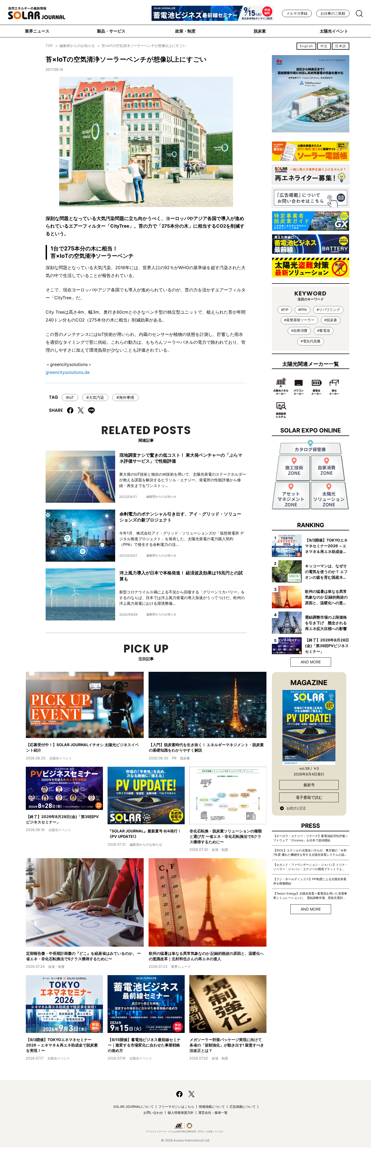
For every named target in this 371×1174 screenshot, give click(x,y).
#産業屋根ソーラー (299, 320)
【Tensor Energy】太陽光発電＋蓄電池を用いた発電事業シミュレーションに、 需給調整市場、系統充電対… (310, 896)
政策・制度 (185, 31)
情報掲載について (212, 1107)
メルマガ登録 (296, 13)
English (306, 46)
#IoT (70, 397)
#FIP (284, 310)
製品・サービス (111, 31)
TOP (49, 46)
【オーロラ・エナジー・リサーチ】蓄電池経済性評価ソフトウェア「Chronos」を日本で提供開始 (310, 838)
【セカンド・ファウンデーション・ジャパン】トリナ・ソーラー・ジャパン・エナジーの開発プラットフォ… (310, 867)
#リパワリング (328, 310)
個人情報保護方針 (181, 1113)
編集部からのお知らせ (77, 46)
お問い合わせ (153, 1113)
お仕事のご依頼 (332, 13)
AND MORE (311, 662)
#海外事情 (125, 397)
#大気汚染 (95, 397)
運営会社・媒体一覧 (213, 1113)
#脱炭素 (330, 320)
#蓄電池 (323, 331)
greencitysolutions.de (68, 372)
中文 (324, 46)
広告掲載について (242, 1107)
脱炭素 (260, 31)
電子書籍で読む (309, 797)
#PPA (302, 310)
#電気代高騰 (310, 341)
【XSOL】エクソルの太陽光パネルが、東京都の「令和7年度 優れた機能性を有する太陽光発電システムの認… (310, 852)
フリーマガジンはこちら (176, 1107)
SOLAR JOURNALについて (133, 1107)
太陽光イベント (334, 31)
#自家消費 (299, 331)
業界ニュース (37, 31)
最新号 (309, 784)
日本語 (340, 46)
